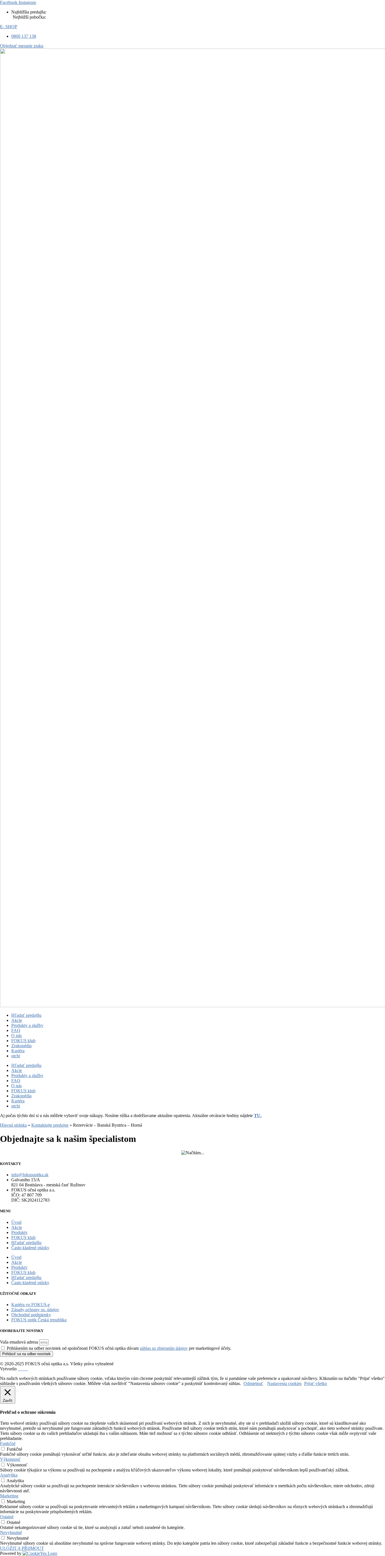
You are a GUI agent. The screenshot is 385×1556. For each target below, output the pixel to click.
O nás (16, 1035)
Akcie (16, 1020)
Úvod (16, 1222)
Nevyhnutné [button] (11, 1532)
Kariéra (18, 1050)
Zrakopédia (21, 1045)
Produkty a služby (27, 1025)
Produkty (19, 1232)
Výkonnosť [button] (10, 1459)
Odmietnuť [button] (253, 1383)
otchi (15, 1055)
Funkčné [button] (8, 1443)
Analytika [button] (8, 1475)
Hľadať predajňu (26, 1015)
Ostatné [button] (7, 1516)
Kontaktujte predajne (49, 1125)
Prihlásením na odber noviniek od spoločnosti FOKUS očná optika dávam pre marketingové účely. (119, 1348)
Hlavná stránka (13, 1125)
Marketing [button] (9, 1495)
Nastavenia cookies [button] (284, 1383)
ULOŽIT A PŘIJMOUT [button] (22, 1548)
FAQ (15, 1030)
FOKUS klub (23, 1040)
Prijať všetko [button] (315, 1383)
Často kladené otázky (30, 1247)
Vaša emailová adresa (19, 1342)
